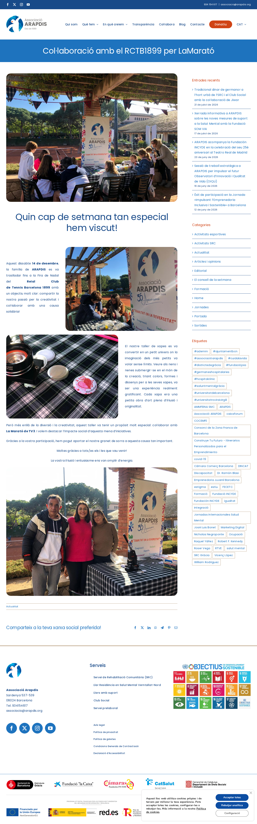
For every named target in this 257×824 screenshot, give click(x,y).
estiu (214, 487)
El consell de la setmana (212, 280)
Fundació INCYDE (224, 494)
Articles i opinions (207, 261)
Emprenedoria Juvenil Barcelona (216, 480)
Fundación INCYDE (206, 501)
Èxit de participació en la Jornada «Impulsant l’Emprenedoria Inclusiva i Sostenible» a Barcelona (220, 200)
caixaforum (235, 414)
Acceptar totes (232, 797)
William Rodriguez (206, 562)
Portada (200, 316)
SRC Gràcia (201, 555)
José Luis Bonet (205, 527)
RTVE (218, 548)
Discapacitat (203, 473)
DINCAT (243, 466)
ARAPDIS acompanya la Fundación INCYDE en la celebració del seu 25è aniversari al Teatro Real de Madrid (221, 147)
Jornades (201, 307)
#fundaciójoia (236, 365)
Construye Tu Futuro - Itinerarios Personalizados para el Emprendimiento (217, 446)
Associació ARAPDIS (207, 414)
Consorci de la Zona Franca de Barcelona (215, 430)
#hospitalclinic (204, 379)
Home (198, 298)
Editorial (200, 271)
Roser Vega (202, 548)
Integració (201, 508)
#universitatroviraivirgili (210, 400)
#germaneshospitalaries (211, 372)
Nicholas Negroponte (209, 534)
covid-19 (200, 459)
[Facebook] (11, 728)
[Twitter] (24, 728)
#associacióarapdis (208, 358)
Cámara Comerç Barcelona (213, 466)
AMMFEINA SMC (204, 407)
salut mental (236, 548)
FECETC (228, 487)
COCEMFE (200, 421)
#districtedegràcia (207, 365)
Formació (201, 289)
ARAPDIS (225, 407)
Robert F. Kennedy (230, 541)
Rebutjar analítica (232, 805)
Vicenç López (223, 555)
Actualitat (12, 606)
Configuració (232, 813)
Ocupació (236, 534)
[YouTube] (50, 728)
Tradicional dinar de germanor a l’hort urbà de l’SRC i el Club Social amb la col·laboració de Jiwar (220, 94)
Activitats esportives (210, 234)
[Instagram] (37, 728)
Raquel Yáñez (203, 541)
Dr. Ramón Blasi (228, 473)
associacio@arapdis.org (236, 4)
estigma (200, 487)
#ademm (201, 351)
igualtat (229, 501)
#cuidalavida (237, 358)
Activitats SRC (205, 243)
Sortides (200, 325)
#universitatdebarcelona (212, 393)
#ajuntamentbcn (225, 351)
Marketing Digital (232, 527)
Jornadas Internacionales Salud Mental (216, 517)
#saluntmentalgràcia (209, 386)
